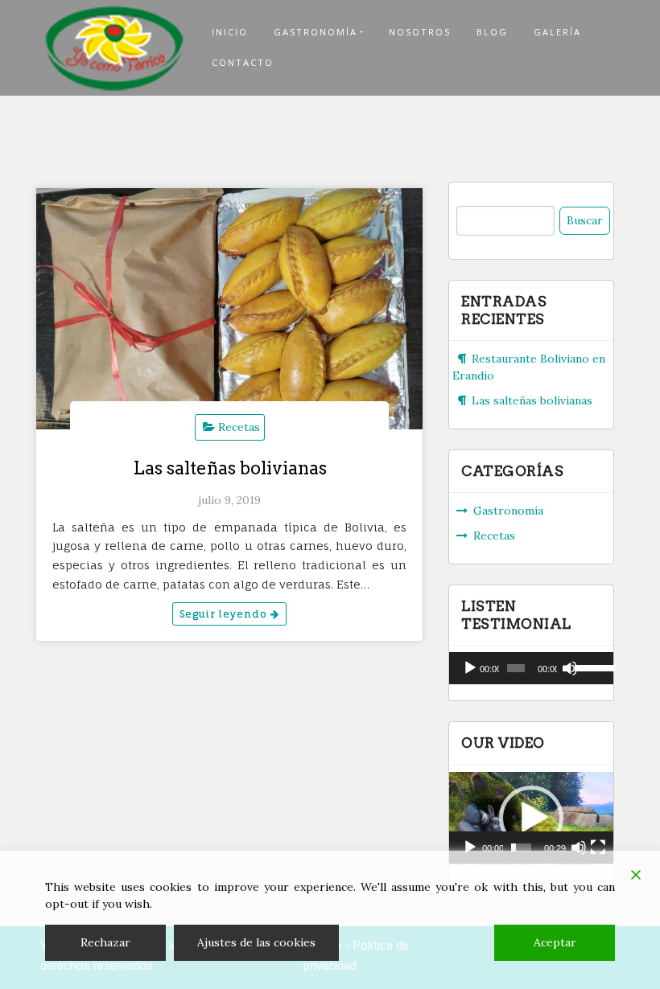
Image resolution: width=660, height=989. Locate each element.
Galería (557, 32)
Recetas (239, 427)
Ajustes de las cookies (256, 942)
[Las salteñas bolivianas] (229, 308)
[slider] (590, 666)
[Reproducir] (470, 668)
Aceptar (555, 942)
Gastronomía (315, 32)
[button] (531, 818)
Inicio (230, 32)
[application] (531, 668)
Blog (492, 32)
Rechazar (105, 942)
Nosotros (420, 32)
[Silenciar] (570, 668)
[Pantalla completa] (598, 847)
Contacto (243, 62)
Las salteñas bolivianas (230, 468)
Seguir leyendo (224, 614)
